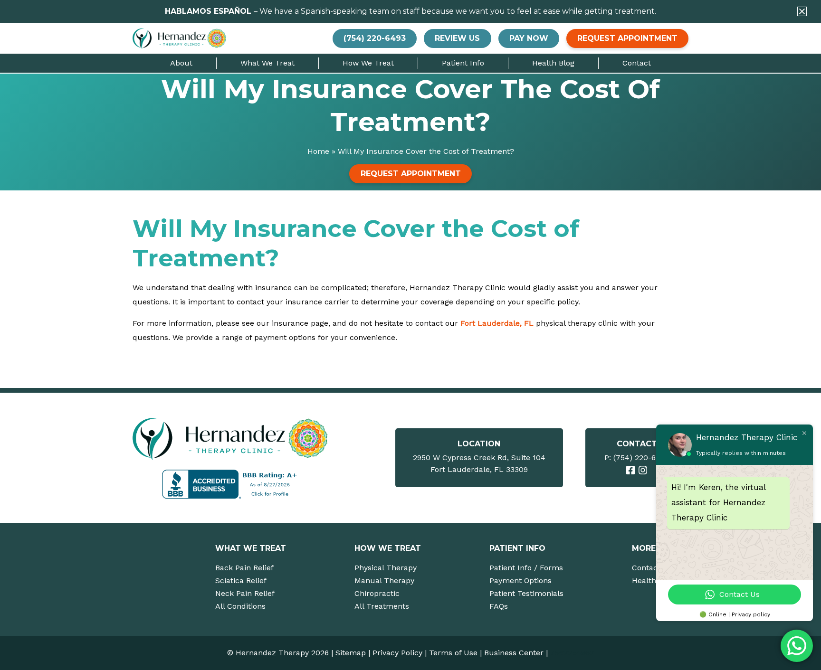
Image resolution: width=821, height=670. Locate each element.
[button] (802, 11)
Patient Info (463, 62)
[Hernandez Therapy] (232, 438)
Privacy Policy (397, 652)
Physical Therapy (385, 567)
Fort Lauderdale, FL (497, 323)
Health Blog (553, 62)
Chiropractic (377, 593)
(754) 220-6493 (641, 457)
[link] (630, 470)
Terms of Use (453, 652)
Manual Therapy (384, 580)
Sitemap (350, 652)
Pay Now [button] (528, 38)
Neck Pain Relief (245, 593)
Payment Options (520, 580)
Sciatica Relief (241, 580)
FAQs (498, 606)
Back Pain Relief (244, 567)
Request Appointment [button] (627, 38)
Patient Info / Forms (526, 567)
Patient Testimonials (526, 593)
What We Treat (267, 62)
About (181, 62)
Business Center (514, 652)
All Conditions (240, 606)
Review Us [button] (457, 38)
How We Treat (368, 62)
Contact (636, 62)
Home (318, 151)
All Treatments (381, 606)
